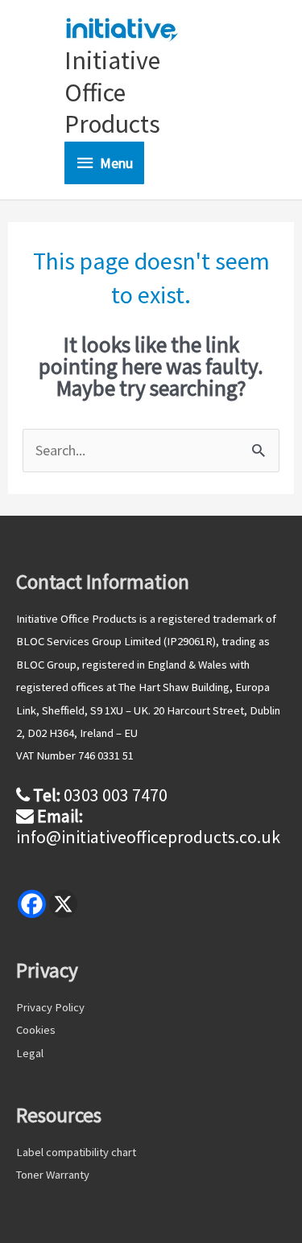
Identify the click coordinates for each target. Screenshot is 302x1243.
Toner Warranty (52, 1174)
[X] (63, 904)
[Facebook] (32, 904)
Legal (29, 1053)
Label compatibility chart (76, 1152)
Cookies (36, 1030)
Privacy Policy (50, 1007)
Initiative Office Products (112, 92)
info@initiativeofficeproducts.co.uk (148, 836)
